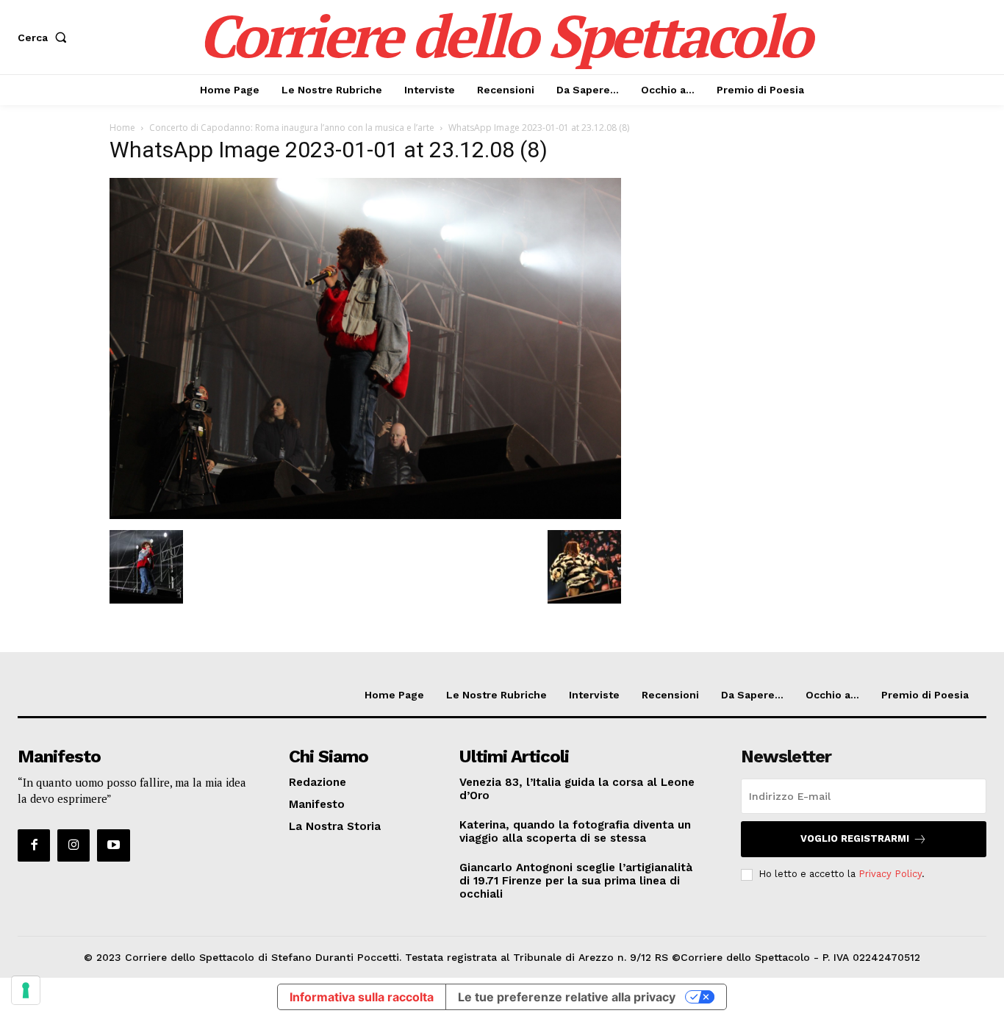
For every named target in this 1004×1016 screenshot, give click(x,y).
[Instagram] (73, 845)
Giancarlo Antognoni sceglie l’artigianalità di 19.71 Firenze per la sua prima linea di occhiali (575, 881)
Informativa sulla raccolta (362, 997)
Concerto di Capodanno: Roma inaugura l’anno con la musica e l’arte (291, 127)
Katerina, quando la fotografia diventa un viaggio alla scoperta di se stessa (575, 831)
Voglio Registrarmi (854, 838)
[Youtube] (113, 845)
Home (122, 127)
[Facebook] (34, 845)
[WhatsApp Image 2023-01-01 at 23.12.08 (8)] (365, 515)
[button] (45, 37)
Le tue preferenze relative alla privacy (566, 997)
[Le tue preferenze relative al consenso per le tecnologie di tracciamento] (26, 990)
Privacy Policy (890, 873)
